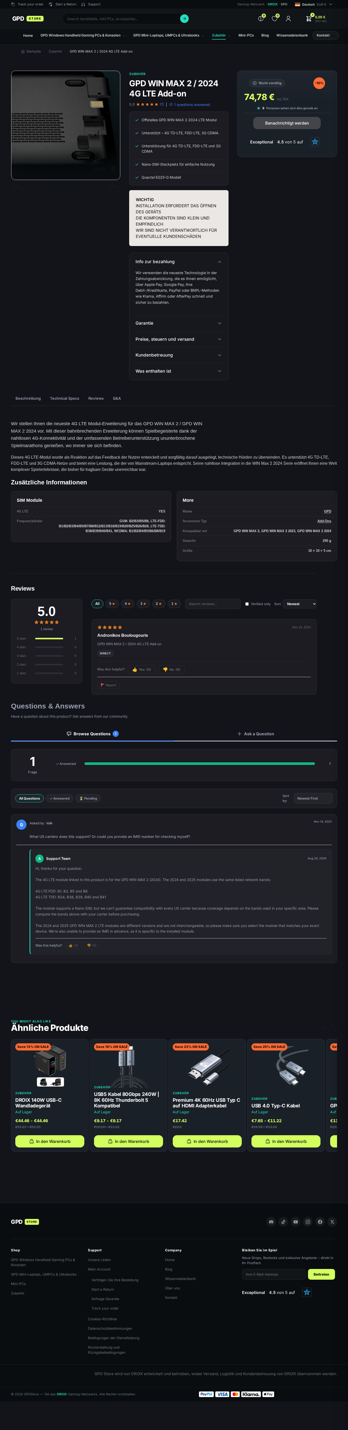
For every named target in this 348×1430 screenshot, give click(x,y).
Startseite (33, 51)
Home (170, 1260)
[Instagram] (308, 1222)
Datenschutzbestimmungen (110, 1328)
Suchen (184, 18)
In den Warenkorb (53, 1141)
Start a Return (102, 1289)
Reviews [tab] (96, 398)
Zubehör (55, 51)
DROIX (273, 4)
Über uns (172, 1288)
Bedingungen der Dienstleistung (113, 1338)
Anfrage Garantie (105, 1299)
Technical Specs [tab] (64, 398)
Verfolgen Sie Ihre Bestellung (114, 1280)
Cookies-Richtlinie (102, 1319)
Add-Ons (324, 521)
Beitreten (321, 1274)
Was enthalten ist (153, 371)
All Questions (29, 798)
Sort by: (286, 798)
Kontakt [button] (323, 35)
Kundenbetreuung (154, 355)
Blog (168, 1269)
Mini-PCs (18, 1284)
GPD (327, 511)
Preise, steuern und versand (165, 339)
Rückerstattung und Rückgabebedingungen (106, 1349)
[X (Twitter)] (332, 1222)
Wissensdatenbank (180, 1279)
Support (94, 4)
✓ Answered (60, 798)
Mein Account (99, 1269)
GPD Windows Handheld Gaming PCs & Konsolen (43, 1262)
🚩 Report (108, 685)
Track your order (105, 1308)
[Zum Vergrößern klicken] (65, 125)
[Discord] (271, 1222)
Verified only (261, 604)
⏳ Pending (88, 798)
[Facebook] (320, 1222)
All (97, 604)
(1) (162, 104)
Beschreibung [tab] (28, 398)
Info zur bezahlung (155, 261)
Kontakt (171, 1297)
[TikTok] (283, 1222)
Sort (277, 604)
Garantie (144, 323)
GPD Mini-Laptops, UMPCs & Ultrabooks (43, 1274)
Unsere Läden (99, 1260)
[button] (316, 19)
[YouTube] (295, 1222)
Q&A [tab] (117, 398)
